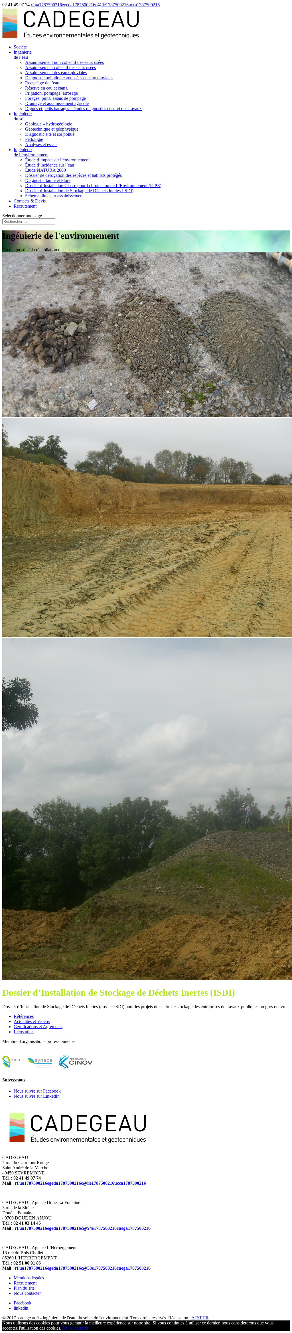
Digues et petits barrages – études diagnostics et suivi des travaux (83, 108)
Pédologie (34, 139)
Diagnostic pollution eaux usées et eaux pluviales (69, 77)
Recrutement (25, 206)
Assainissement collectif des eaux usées (60, 67)
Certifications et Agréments (38, 1026)
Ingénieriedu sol (23, 116)
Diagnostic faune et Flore (47, 180)
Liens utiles (24, 1031)
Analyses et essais (41, 144)
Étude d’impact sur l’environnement (57, 159)
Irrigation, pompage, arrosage (51, 93)
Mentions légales (29, 1277)
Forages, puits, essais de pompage (55, 98)
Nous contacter (27, 1293)
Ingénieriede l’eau (23, 55)
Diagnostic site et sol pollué (49, 134)
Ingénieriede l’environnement (31, 152)
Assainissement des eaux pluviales (56, 72)
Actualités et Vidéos (32, 1021)
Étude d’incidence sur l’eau (49, 165)
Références (24, 1016)
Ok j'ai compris (75, 1328)
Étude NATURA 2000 (45, 170)
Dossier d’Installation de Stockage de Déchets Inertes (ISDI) (79, 190)
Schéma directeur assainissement (54, 195)
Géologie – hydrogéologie (48, 123)
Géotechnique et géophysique (51, 129)
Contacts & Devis (30, 200)
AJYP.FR (200, 1317)
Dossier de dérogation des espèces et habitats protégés (73, 175)
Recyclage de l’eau (42, 82)
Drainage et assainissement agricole (57, 103)
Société (20, 46)
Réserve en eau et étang (46, 88)
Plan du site (24, 1288)
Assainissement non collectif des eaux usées (64, 62)
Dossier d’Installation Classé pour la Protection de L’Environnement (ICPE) (93, 185)
